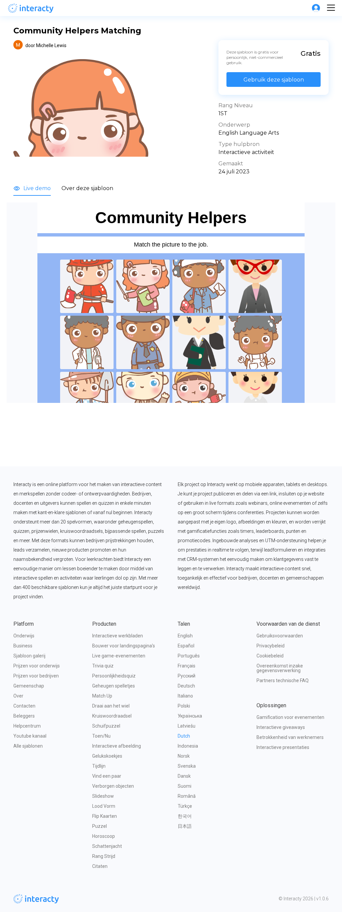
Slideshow (103, 796)
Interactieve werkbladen (117, 635)
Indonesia (188, 746)
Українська (190, 716)
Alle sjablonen (28, 746)
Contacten (24, 706)
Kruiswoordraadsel (112, 716)
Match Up (102, 696)
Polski (184, 706)
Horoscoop (103, 836)
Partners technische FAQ (282, 680)
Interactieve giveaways (280, 727)
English (185, 635)
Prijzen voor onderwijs (36, 665)
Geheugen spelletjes (113, 686)
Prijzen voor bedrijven (36, 675)
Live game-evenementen (118, 655)
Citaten (100, 866)
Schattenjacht (107, 846)
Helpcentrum (27, 726)
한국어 (185, 816)
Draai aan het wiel (111, 706)
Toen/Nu (101, 736)
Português (189, 655)
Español (186, 645)
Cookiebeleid (270, 655)
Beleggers (24, 716)
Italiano (185, 696)
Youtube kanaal (29, 736)
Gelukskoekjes (107, 756)
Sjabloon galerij (29, 655)
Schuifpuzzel (106, 726)
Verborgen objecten (113, 786)
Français (186, 665)
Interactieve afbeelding (116, 746)
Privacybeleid (270, 645)
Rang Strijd (103, 856)
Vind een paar (106, 776)
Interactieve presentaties (282, 747)
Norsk (184, 756)
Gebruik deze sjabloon (273, 80)
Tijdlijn (99, 766)
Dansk (184, 776)
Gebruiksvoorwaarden (279, 635)
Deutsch (186, 686)
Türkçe (185, 806)
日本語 (185, 826)
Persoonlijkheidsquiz (114, 675)
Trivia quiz (103, 665)
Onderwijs (23, 635)
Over (18, 696)
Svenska (187, 766)
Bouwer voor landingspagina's (123, 645)
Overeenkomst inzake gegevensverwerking (280, 668)
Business (22, 645)
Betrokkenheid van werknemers (290, 737)
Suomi (184, 786)
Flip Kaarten (104, 816)
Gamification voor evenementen (290, 717)
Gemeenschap (28, 686)
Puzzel (99, 826)
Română (187, 796)
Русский (186, 675)
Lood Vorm (103, 806)
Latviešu (186, 726)
